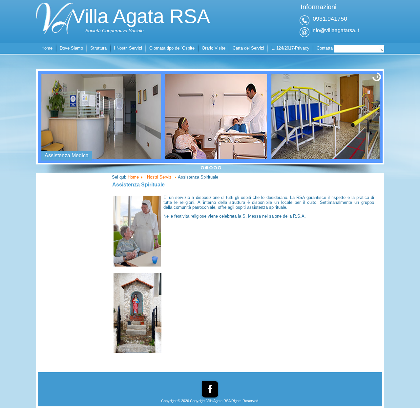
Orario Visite (213, 48)
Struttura (98, 48)
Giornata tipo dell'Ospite (172, 48)
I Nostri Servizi (128, 48)
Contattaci (326, 48)
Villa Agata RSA (141, 16)
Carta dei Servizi (248, 48)
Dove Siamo (71, 48)
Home (46, 48)
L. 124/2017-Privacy (290, 48)
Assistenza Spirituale (138, 184)
